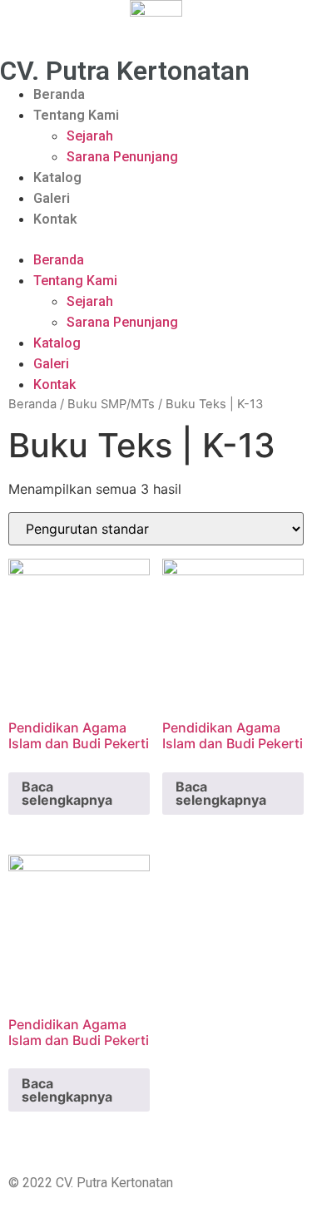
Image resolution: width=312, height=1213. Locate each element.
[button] (156, 239)
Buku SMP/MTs (111, 404)
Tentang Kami (76, 115)
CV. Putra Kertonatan (125, 70)
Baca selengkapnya (67, 793)
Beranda (59, 94)
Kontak (55, 219)
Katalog (57, 177)
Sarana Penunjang (122, 157)
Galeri (51, 198)
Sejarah (90, 136)
